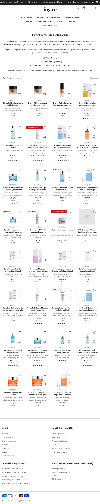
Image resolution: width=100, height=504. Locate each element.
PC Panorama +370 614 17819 (14, 472)
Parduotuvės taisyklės (61, 448)
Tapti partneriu (8, 456)
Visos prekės (26, 17)
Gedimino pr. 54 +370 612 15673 (15, 483)
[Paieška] (94, 8)
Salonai (29, 21)
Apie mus (6, 448)
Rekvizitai (56, 437)
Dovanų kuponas (44, 21)
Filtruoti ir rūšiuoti (14, 78)
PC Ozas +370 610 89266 (12, 476)
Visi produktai (8, 437)
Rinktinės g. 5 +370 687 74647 (14, 480)
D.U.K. (54, 445)
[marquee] (50, 2)
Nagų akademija (50, 25)
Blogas (60, 21)
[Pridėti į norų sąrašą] (20, 85)
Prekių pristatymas (59, 441)
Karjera (71, 21)
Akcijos (39, 17)
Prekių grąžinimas (59, 434)
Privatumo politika (59, 452)
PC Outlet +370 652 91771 (12, 469)
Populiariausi (54, 17)
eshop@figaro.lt (58, 469)
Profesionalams (72, 17)
